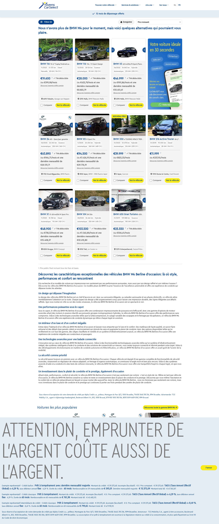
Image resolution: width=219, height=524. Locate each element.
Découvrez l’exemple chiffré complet (52, 85)
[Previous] (40, 49)
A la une (149, 5)
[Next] (71, 49)
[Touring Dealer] (49, 5)
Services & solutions (130, 5)
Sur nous (163, 5)
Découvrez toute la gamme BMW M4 (159, 408)
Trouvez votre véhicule (104, 5)
